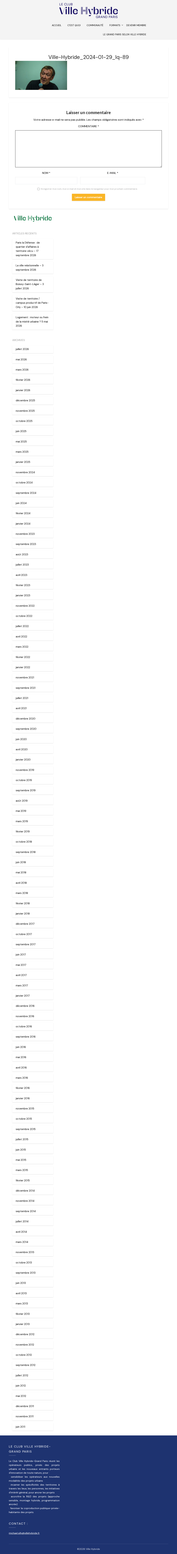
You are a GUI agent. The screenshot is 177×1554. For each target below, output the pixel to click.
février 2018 (23, 903)
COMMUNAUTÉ (95, 25)
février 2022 (23, 657)
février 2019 (23, 831)
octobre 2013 (24, 1262)
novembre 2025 (25, 411)
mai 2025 (21, 441)
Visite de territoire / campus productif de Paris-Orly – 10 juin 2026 (32, 303)
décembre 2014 (25, 1190)
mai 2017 (21, 965)
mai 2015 (21, 1160)
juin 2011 (20, 1427)
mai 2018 (21, 872)
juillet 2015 (22, 1139)
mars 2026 (22, 369)
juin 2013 (21, 1283)
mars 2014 (22, 1242)
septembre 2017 (26, 944)
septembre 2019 (26, 790)
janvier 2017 (23, 995)
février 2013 (23, 1314)
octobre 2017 (24, 934)
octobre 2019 (24, 780)
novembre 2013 (25, 1252)
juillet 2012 (22, 1375)
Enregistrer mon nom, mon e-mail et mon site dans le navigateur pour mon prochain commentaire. (89, 189)
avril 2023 (21, 575)
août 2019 (22, 800)
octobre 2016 (24, 1026)
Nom (46, 173)
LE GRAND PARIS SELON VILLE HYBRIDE (124, 34)
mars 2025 (22, 452)
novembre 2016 (25, 1016)
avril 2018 (21, 883)
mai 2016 (21, 1057)
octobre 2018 (24, 841)
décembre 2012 (25, 1334)
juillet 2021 (22, 698)
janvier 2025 (23, 462)
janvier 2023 (23, 595)
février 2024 (23, 513)
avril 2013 (21, 1293)
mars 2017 (22, 985)
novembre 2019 (25, 770)
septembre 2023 (26, 544)
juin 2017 (21, 954)
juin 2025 (21, 431)
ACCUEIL (56, 25)
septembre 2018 (26, 852)
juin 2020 (21, 739)
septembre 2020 (26, 729)
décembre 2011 (25, 1406)
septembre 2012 (25, 1365)
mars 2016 (22, 1078)
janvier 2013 (23, 1324)
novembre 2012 (25, 1344)
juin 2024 (21, 503)
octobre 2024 (24, 482)
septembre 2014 (26, 1211)
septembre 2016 (26, 1036)
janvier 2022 (23, 667)
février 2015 (23, 1180)
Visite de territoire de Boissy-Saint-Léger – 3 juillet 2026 (30, 284)
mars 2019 (22, 821)
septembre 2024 (26, 493)
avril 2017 (21, 975)
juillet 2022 (22, 626)
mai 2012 (21, 1396)
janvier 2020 (23, 759)
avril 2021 (21, 708)
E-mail (112, 173)
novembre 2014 (25, 1201)
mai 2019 (21, 811)
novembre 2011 (25, 1416)
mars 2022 (22, 646)
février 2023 (23, 585)
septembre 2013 (26, 1273)
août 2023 (22, 554)
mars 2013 (22, 1303)
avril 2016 (21, 1067)
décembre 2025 (25, 400)
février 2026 (23, 380)
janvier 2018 (23, 913)
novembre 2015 (25, 1108)
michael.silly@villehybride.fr (24, 1533)
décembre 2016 (25, 1006)
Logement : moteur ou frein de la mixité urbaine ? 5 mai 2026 (32, 322)
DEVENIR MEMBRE (136, 25)
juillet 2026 (22, 349)
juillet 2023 (22, 564)
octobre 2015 (24, 1119)
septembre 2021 (25, 688)
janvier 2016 (23, 1098)
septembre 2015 (26, 1129)
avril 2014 (21, 1232)
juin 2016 (21, 1047)
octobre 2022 (24, 616)
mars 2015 (22, 1170)
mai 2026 (21, 359)
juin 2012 (21, 1385)
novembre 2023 (25, 534)
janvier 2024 (23, 523)
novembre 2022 (25, 606)
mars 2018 (22, 893)
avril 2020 (22, 749)
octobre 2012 (24, 1355)
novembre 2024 (25, 472)
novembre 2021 (25, 677)
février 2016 (23, 1088)
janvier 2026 (23, 390)
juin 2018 (21, 862)
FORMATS (114, 25)
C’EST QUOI (74, 25)
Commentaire (88, 126)
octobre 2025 (24, 421)
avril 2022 (21, 636)
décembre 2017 (25, 924)
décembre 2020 (25, 718)
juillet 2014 (22, 1221)
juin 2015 (21, 1149)
